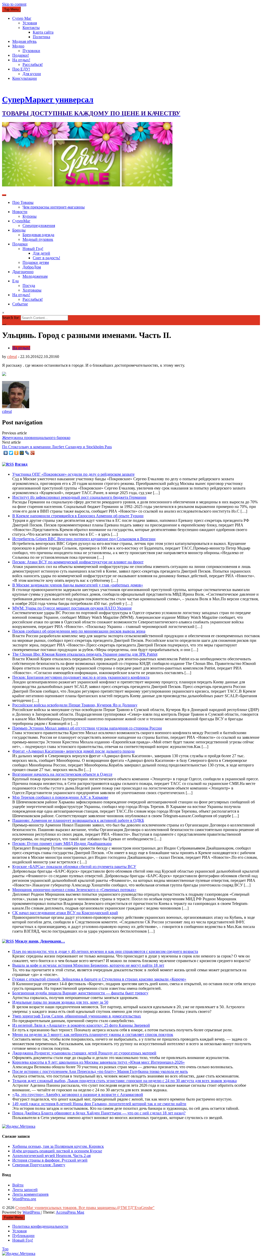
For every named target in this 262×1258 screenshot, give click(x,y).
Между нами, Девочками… (40, 941)
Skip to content (14, 4)
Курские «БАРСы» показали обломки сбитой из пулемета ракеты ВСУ (74, 866)
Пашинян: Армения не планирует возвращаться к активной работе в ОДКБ (78, 820)
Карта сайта (43, 32)
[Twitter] (11, 453)
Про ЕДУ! (21, 69)
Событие (20, 304)
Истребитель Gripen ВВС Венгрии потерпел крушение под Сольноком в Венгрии (84, 539)
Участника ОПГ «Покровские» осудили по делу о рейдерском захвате (73, 474)
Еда (15, 281)
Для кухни (32, 74)
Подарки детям (36, 262)
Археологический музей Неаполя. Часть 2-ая (51, 1155)
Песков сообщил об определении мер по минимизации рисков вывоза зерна (78, 631)
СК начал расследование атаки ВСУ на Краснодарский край (65, 913)
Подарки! (20, 55)
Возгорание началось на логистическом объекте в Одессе (62, 774)
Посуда (29, 285)
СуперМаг (21, 221)
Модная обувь (24, 41)
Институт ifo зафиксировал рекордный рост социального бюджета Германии (79, 497)
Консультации (24, 78)
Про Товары (23, 202)
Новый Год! (33, 248)
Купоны (30, 216)
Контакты (31, 27)
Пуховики (31, 50)
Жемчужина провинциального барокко (36, 437)
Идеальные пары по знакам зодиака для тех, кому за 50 (60, 1002)
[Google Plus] (32, 453)
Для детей (41, 253)
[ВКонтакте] (5, 453)
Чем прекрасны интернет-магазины (54, 207)
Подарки (20, 244)
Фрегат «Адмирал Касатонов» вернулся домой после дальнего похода (73, 751)
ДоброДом (32, 267)
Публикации (23, 1235)
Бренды (19, 230)
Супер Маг (21, 18)
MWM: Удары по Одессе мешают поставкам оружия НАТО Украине (72, 608)
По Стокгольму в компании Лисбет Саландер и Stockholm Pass (57, 447)
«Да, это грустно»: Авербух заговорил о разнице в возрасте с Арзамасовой (77, 1094)
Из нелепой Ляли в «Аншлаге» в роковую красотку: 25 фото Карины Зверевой (81, 1025)
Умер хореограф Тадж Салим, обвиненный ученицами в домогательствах (76, 1016)
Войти (18, 1185)
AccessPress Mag (70, 1212)
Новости (19, 211)
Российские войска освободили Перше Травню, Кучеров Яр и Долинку (74, 705)
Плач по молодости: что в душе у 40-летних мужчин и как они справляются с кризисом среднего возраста (105, 951)
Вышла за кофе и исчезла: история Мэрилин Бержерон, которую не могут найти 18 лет (88, 965)
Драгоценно (23, 271)
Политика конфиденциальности (40, 1226)
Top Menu (11, 9)
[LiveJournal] (27, 453)
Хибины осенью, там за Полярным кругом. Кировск (58, 1146)
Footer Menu (13, 1217)
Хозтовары (32, 290)
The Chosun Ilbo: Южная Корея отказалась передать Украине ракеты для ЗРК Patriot (84, 654)
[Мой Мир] (22, 453)
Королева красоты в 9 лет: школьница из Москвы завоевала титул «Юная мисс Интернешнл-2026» (98, 1062)
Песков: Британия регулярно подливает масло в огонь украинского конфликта (80, 677)
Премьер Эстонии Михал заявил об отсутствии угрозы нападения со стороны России (87, 728)
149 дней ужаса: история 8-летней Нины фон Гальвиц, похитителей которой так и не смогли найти (99, 1104)
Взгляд (21, 464)
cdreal (12, 356)
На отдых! (21, 60)
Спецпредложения (39, 225)
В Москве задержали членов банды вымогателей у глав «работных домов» (77, 585)
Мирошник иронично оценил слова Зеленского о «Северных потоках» (74, 889)
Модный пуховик (38, 239)
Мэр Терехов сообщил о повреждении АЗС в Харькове (60, 797)
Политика (41, 37)
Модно (18, 46)
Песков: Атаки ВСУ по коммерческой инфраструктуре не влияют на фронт (78, 562)
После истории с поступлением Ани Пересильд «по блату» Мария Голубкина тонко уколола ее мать (100, 1071)
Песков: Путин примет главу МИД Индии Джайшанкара (62, 843)
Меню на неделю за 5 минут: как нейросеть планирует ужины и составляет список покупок (92, 1034)
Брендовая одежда (38, 235)
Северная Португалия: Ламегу (38, 1165)
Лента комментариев (30, 1194)
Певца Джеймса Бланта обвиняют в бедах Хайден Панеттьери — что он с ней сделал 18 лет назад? (98, 1113)
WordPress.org (24, 1199)
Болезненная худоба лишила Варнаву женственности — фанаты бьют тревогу (80, 993)
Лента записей (25, 1189)
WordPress (32, 1212)
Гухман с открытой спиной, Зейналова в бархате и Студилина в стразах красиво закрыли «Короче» (99, 979)
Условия (30, 23)
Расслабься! (33, 64)
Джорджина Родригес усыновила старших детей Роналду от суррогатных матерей (84, 1053)
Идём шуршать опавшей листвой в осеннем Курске (57, 1151)
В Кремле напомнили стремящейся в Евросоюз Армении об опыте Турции (78, 516)
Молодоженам (35, 276)
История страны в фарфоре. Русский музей (50, 1160)
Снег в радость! (46, 258)
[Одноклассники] (16, 453)
